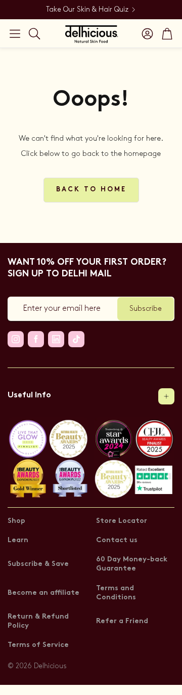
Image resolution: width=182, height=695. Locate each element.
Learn (18, 540)
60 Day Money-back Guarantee (131, 564)
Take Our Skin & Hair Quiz (87, 9)
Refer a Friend (122, 621)
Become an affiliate (43, 593)
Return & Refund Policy (38, 621)
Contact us (117, 540)
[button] (15, 33)
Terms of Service (38, 645)
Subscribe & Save (38, 564)
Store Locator (121, 521)
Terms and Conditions (116, 593)
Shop (16, 521)
